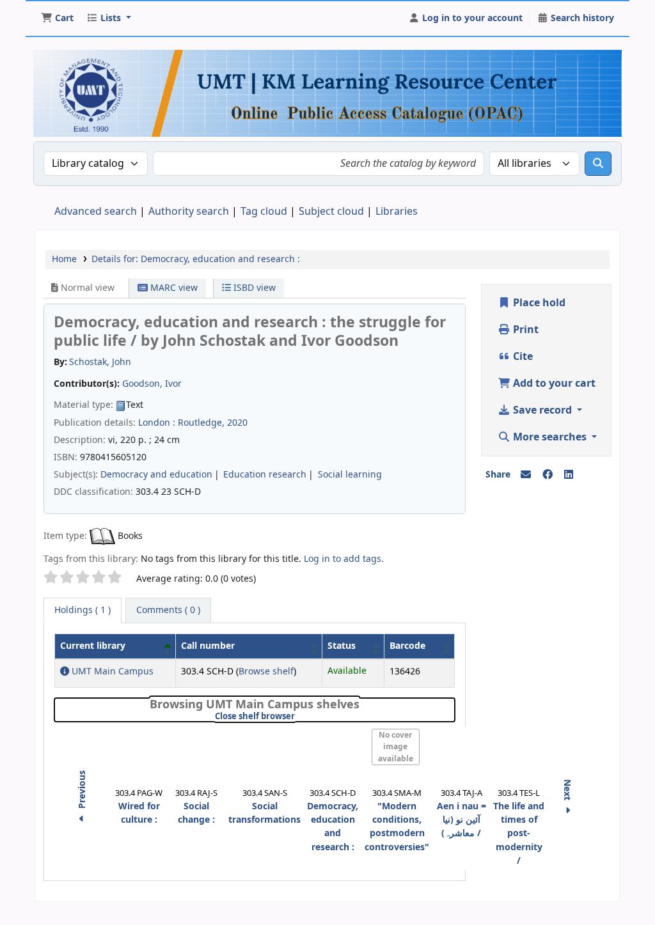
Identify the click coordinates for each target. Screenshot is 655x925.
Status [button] (342, 646)
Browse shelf (266, 671)
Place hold (537, 303)
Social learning (350, 474)
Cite (521, 356)
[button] (57, 18)
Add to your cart (553, 383)
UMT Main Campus (111, 671)
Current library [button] (92, 646)
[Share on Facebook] (547, 475)
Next (567, 791)
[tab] (168, 610)
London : (156, 423)
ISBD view (253, 288)
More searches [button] (549, 437)
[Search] (598, 164)
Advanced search (95, 211)
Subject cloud (331, 211)
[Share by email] (526, 475)
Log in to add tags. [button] (344, 559)
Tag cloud (264, 211)
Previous (82, 790)
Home (64, 259)
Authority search (188, 211)
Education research (264, 474)
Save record (542, 410)
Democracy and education (156, 474)
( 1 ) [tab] (82, 610)
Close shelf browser (298, 716)
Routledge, (201, 423)
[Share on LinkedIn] (568, 475)
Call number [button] (208, 646)
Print (524, 330)
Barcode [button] (407, 646)
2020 (237, 423)
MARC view (173, 288)
